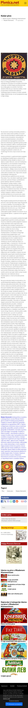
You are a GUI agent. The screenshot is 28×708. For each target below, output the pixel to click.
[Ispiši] (25, 501)
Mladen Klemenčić (8, 20)
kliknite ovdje (6, 698)
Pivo (3, 491)
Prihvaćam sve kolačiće (15, 704)
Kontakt (12, 686)
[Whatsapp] (11, 501)
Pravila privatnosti (22, 686)
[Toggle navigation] (25, 3)
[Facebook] (2, 501)
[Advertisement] (14, 38)
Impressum (4, 686)
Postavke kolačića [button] (14, 701)
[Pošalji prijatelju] (22, 501)
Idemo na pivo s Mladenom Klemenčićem (14, 18)
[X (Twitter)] (5, 501)
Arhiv (25, 514)
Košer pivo (10, 491)
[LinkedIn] (14, 501)
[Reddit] (17, 501)
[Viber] (8, 501)
